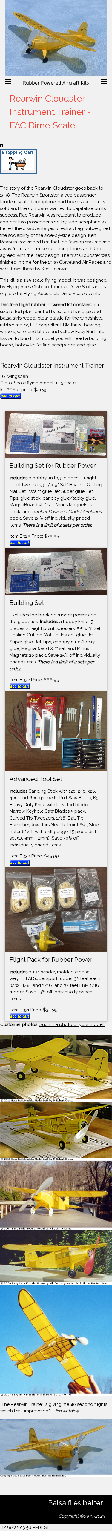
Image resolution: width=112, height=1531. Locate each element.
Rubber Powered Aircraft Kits (56, 82)
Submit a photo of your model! (72, 1024)
